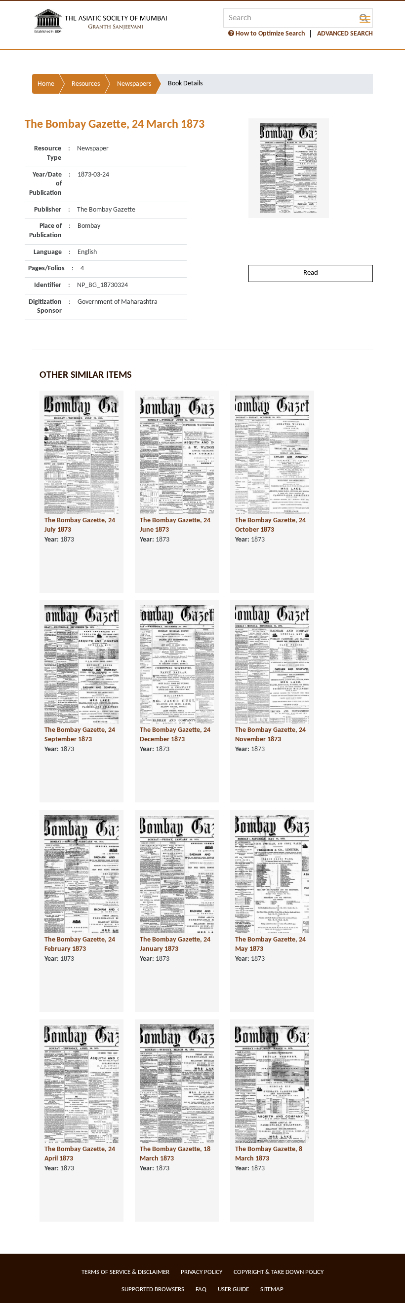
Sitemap (272, 1289)
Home (46, 84)
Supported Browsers (153, 1289)
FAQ (201, 1289)
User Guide (233, 1289)
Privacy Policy (201, 1272)
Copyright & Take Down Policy (279, 1272)
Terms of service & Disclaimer (125, 1272)
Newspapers (134, 84)
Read (310, 273)
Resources (86, 84)
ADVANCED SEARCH (345, 33)
